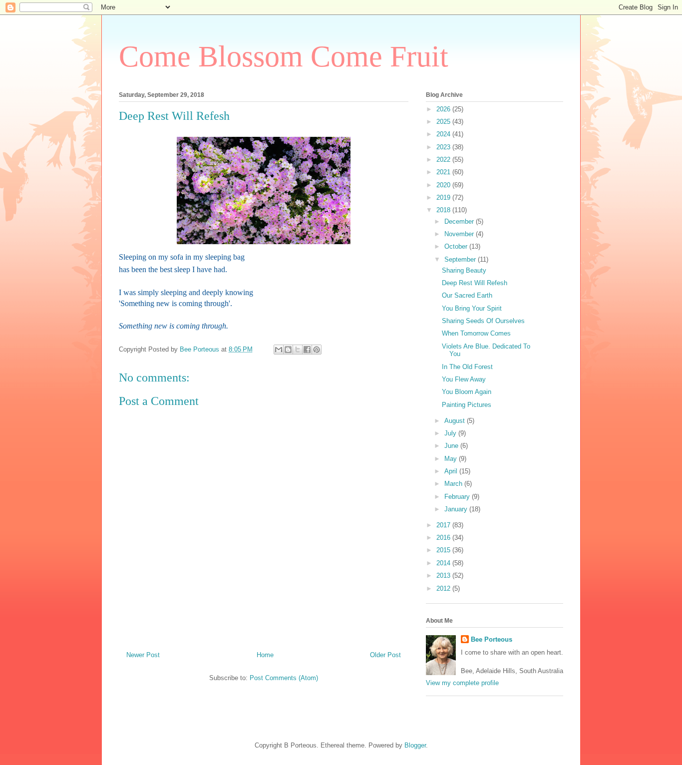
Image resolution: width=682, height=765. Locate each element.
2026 (444, 109)
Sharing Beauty (464, 270)
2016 (444, 537)
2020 (444, 185)
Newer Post (143, 655)
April (451, 471)
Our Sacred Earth (467, 295)
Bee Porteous (491, 639)
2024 (444, 134)
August (455, 420)
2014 (444, 563)
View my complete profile (462, 683)
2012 (444, 588)
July (451, 433)
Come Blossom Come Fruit (283, 56)
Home (265, 655)
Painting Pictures (466, 404)
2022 (444, 159)
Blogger (415, 745)
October (456, 246)
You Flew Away (464, 379)
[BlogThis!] (288, 350)
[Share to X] (298, 350)
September (461, 259)
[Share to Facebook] (307, 350)
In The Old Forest (467, 367)
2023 (444, 147)
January (456, 509)
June (452, 445)
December (460, 221)
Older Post (385, 655)
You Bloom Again (466, 391)
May (451, 458)
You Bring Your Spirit (472, 308)
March (454, 483)
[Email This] (279, 350)
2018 (444, 210)
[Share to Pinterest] (317, 350)
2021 (444, 172)
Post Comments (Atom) (284, 678)
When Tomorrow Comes (476, 333)
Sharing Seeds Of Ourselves (483, 321)
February (458, 496)
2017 (444, 525)
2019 (444, 197)
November (460, 234)
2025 (444, 121)
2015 (444, 550)
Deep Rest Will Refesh (474, 283)
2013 (444, 575)
